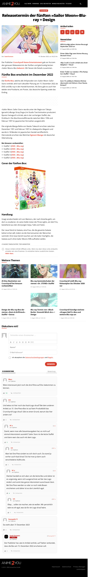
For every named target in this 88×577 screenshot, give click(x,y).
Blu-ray (20, 146)
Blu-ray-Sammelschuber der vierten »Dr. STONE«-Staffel (42, 282)
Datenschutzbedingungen (34, 357)
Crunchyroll (43, 10)
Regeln (50, 357)
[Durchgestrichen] (19, 342)
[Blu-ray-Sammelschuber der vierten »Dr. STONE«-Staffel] (44, 271)
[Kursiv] (13, 342)
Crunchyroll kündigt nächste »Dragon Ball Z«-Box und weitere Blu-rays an (72, 312)
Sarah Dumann (9, 56)
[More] (82, 32)
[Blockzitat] (28, 342)
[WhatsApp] (72, 32)
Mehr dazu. (9, 253)
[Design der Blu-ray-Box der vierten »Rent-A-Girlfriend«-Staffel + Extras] (15, 300)
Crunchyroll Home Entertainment (27, 62)
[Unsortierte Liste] (25, 342)
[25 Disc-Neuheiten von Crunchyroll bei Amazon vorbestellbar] (15, 271)
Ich (55, 426)
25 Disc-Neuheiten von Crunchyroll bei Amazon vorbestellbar (12, 283)
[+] (32, 342)
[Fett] (10, 342)
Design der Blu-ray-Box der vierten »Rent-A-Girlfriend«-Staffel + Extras (13, 312)
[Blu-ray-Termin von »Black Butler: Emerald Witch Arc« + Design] (44, 300)
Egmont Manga (36, 135)
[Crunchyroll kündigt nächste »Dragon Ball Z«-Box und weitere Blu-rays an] (73, 300)
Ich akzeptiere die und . (32, 357)
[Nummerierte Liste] (22, 342)
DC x (54, 448)
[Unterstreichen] (16, 342)
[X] (67, 32)
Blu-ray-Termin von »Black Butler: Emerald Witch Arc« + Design (43, 312)
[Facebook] (62, 32)
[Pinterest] (77, 32)
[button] (80, 3)
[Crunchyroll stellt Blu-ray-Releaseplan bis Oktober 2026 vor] (73, 271)
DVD (13, 146)
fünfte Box (9, 81)
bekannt (20, 68)
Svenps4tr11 (52, 536)
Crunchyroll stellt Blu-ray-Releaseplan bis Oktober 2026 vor (72, 283)
